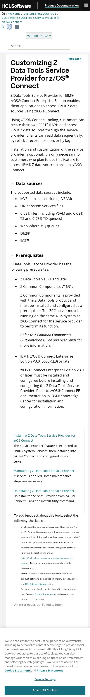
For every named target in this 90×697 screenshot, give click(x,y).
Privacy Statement (44, 594)
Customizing (40, 13)
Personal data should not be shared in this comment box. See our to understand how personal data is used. (48, 594)
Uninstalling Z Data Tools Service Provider (44, 491)
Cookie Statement (17, 670)
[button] (12, 183)
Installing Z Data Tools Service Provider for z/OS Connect (44, 438)
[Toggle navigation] (86, 5)
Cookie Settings (45, 679)
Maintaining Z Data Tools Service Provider (44, 471)
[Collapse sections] (3, 26)
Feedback (74, 59)
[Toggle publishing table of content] (17, 27)
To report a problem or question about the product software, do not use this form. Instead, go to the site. (49, 578)
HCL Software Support (36, 583)
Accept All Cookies (45, 690)
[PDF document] (10, 27)
